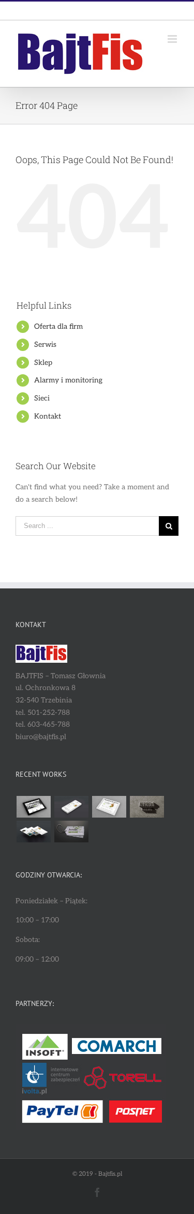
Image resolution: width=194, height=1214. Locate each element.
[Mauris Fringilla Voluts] (71, 806)
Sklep (43, 362)
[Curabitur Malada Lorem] (33, 831)
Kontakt (47, 416)
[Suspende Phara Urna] (71, 831)
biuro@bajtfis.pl (121, 10)
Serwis (45, 344)
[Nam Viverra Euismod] (147, 806)
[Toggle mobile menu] (173, 39)
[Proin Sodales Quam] (109, 806)
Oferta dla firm (58, 326)
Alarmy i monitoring (68, 380)
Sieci (42, 398)
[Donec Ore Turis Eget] (33, 806)
